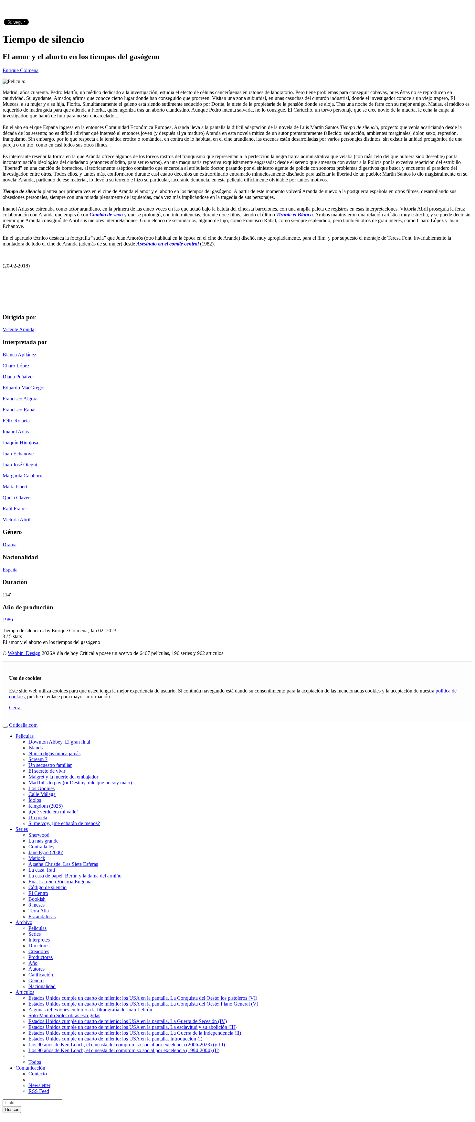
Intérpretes (39, 939)
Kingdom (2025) (45, 806)
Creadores (38, 951)
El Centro (38, 893)
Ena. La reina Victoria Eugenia (59, 881)
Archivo (24, 922)
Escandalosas (42, 916)
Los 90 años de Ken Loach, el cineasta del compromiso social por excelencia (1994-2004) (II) (123, 1050)
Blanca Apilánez (19, 354)
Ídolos (34, 800)
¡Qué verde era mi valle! (53, 811)
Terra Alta (38, 910)
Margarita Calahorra (23, 475)
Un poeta (37, 817)
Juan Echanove (18, 453)
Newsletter (39, 1085)
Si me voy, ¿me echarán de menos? (64, 823)
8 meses (36, 905)
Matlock (36, 858)
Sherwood (38, 835)
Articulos (25, 992)
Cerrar (15, 707)
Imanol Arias (16, 431)
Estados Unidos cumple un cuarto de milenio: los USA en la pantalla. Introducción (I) (115, 1038)
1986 (8, 619)
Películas (37, 928)
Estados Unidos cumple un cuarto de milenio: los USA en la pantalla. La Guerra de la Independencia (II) (134, 1033)
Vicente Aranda (18, 329)
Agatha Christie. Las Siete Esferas (63, 864)
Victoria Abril (16, 519)
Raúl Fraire (14, 508)
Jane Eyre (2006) (45, 852)
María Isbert (15, 486)
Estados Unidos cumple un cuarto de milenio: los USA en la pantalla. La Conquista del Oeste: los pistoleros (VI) (142, 998)
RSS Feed (38, 1091)
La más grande (43, 841)
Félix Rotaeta (16, 420)
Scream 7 (38, 759)
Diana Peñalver (18, 376)
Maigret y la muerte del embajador (63, 776)
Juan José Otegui (20, 464)
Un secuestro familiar (50, 765)
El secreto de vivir (46, 771)
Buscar (11, 1109)
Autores (36, 969)
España (10, 569)
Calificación (40, 974)
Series (22, 829)
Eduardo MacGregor (24, 387)
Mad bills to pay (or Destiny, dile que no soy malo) (80, 782)
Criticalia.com (23, 725)
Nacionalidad (42, 986)
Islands (35, 747)
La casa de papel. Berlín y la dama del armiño (74, 875)
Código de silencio (47, 887)
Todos (34, 1062)
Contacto (37, 1073)
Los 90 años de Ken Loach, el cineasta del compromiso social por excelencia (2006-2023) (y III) (126, 1044)
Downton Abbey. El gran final (59, 742)
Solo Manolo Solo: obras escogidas (64, 1015)
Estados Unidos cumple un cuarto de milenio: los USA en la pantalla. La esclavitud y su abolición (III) (132, 1027)
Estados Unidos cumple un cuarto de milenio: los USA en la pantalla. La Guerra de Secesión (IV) (127, 1021)
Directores (38, 945)
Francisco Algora (20, 398)
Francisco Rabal (19, 409)
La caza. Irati (41, 870)
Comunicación (30, 1068)
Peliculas (25, 736)
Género (36, 980)
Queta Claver (16, 497)
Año (32, 963)
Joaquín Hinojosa (20, 442)
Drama (9, 544)
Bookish (37, 899)
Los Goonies (41, 788)
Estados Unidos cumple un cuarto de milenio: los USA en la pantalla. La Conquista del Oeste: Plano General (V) (143, 1004)
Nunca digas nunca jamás (54, 753)
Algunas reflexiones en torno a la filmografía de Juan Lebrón (90, 1009)
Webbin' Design (24, 653)
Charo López (16, 365)
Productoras (40, 957)
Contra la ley (41, 846)
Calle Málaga (42, 794)
